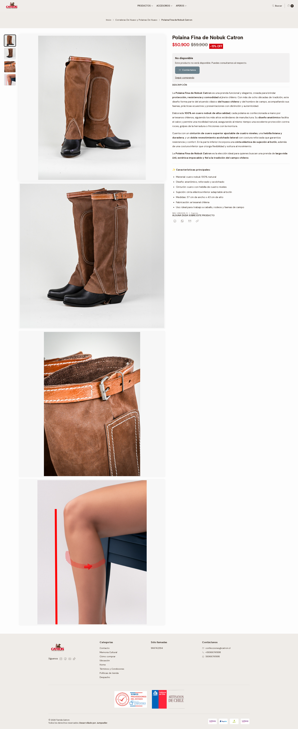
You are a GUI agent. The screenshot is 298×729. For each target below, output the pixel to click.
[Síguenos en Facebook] (65, 658)
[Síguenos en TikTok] (74, 658)
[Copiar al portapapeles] (197, 221)
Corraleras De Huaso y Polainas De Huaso (136, 20)
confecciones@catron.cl (217, 648)
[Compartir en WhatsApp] (182, 221)
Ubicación (105, 660)
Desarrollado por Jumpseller (93, 723)
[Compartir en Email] (189, 221)
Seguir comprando (184, 78)
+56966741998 (213, 652)
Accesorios (163, 5)
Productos (144, 5)
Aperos (180, 5)
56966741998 (212, 656)
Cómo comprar (107, 656)
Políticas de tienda (109, 673)
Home (103, 664)
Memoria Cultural (108, 652)
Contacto (105, 648)
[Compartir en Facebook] (174, 221)
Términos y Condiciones (112, 668)
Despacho (105, 677)
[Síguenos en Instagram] (60, 658)
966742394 (157, 648)
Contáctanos (189, 70)
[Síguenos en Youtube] (69, 658)
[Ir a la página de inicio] (12, 6)
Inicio (108, 20)
